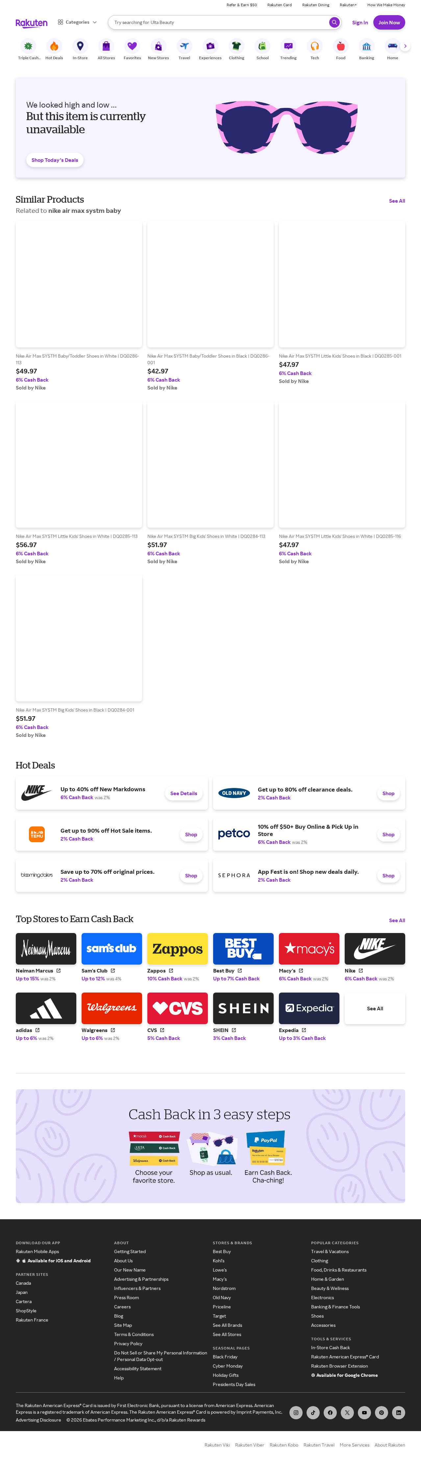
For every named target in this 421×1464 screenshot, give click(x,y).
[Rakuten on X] (347, 1412)
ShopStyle (26, 1310)
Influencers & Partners (137, 1288)
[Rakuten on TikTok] (313, 1412)
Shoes (317, 1316)
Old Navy (222, 1297)
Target (219, 1316)
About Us (123, 1260)
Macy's (220, 1279)
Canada (23, 1283)
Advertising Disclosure (38, 1420)
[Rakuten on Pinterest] (381, 1412)
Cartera (24, 1301)
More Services (354, 1445)
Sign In (360, 22)
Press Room (126, 1297)
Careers (122, 1306)
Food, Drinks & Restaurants (338, 1270)
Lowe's (220, 1270)
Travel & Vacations (330, 1251)
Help (119, 1377)
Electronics (322, 1297)
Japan (22, 1292)
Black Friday (225, 1356)
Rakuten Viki (217, 1445)
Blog (118, 1316)
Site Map (123, 1325)
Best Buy (222, 1251)
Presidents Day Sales (234, 1384)
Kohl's (218, 1260)
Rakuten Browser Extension (339, 1366)
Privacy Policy (128, 1343)
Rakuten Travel (319, 1445)
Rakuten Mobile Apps (37, 1251)
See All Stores (227, 1334)
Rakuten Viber (249, 1445)
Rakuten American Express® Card (345, 1356)
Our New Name (130, 1270)
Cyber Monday (228, 1366)
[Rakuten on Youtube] (364, 1412)
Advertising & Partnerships (141, 1279)
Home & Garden (327, 1279)
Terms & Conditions (134, 1334)
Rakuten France (32, 1320)
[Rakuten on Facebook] (330, 1412)
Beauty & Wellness (330, 1288)
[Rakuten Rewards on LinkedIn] (398, 1412)
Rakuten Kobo (284, 1445)
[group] (79, 306)
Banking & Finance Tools (335, 1306)
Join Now (389, 22)
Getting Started (130, 1251)
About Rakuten (390, 1445)
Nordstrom (224, 1288)
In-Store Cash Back (330, 1347)
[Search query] (334, 22)
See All (397, 200)
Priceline (222, 1306)
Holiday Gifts (225, 1375)
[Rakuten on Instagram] (296, 1412)
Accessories (323, 1325)
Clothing (319, 1260)
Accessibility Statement (137, 1368)
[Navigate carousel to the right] (405, 46)
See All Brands (227, 1325)
